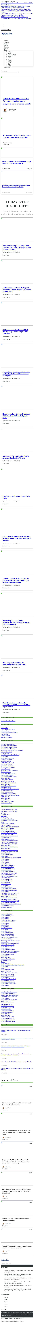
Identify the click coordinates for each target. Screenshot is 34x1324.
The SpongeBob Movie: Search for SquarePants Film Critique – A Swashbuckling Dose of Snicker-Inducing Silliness (16, 10)
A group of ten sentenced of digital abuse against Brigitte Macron (16, 457)
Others (9, 59)
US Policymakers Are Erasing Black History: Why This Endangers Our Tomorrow (15, 331)
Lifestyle (10, 56)
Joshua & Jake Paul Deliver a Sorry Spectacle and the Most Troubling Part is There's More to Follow (17, 14)
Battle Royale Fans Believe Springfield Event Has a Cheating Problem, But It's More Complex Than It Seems (16, 1132)
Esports (6, 45)
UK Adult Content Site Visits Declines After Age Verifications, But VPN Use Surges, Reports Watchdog (16, 17)
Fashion (6, 47)
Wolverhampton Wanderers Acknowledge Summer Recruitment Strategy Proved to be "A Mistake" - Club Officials (16, 1054)
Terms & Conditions (13, 1321)
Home (6, 40)
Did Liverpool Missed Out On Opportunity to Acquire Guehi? (14, 664)
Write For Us (4, 1321)
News (9, 57)
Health (9, 53)
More (5, 50)
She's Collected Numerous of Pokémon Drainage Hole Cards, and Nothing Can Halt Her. (17, 538)
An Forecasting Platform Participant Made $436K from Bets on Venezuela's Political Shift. (17, 289)
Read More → (6, 255)
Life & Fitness (12, 54)
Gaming (10, 51)
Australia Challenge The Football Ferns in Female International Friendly (16, 1061)
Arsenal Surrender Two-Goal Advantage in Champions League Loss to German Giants (17, 101)
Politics (10, 61)
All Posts (6, 42)
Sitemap (22, 1321)
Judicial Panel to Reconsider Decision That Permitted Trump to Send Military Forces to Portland (15, 6)
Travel (9, 65)
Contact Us (7, 67)
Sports (9, 62)
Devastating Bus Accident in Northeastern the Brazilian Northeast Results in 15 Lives (16, 622)
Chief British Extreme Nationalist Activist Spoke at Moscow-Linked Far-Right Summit (16, 705)
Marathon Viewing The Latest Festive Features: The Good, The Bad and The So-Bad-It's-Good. (17, 247)
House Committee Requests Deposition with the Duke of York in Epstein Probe (16, 416)
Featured (6, 48)
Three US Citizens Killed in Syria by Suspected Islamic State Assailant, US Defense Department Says (16, 580)
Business (6, 43)
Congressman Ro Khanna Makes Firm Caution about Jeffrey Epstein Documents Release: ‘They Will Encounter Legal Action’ (15, 1046)
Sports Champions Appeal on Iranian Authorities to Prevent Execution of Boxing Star (16, 374)
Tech (9, 64)
